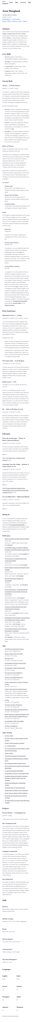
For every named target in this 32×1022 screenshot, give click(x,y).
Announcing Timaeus (10, 204)
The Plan (7, 700)
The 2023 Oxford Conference (12, 242)
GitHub (9, 21)
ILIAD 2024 (8, 229)
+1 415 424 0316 (16, 19)
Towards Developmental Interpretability (14, 770)
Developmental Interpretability (17, 524)
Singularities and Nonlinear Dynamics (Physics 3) (16, 709)
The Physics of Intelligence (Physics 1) (14, 677)
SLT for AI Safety (9, 735)
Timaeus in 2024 (9, 186)
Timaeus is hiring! (9, 753)
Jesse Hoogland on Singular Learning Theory (15, 663)
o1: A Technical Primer (10, 746)
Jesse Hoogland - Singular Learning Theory (15, 668)
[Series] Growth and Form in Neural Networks (16, 689)
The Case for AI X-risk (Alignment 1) (14, 672)
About (11, 2)
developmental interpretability (20, 301)
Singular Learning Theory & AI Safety (14, 653)
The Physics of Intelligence (11, 726)
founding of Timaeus (9, 305)
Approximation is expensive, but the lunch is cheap (17, 773)
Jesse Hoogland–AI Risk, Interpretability (14, 721)
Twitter (20, 21)
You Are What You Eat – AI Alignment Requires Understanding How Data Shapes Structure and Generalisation (16, 591)
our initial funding (17, 303)
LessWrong (14, 21)
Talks (16, 2)
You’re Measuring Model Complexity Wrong (15, 763)
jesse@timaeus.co (6, 19)
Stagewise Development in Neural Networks (15, 756)
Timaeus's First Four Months (11, 195)
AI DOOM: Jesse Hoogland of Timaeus (14, 649)
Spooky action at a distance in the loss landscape (16, 793)
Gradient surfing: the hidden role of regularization (16, 790)
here (13, 128)
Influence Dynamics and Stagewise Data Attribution (17, 538)
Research (23, 2)
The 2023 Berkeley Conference (12, 266)
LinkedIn (25, 21)
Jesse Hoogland (5, 2)
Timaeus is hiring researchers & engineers (14, 743)
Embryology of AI (9, 658)
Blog (29, 2)
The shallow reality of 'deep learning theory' (15, 787)
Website (4, 21)
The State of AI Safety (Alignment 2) (13, 705)
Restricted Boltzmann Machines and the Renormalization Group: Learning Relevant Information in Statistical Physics (15, 490)
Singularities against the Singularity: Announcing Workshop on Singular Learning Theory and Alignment (16, 778)
